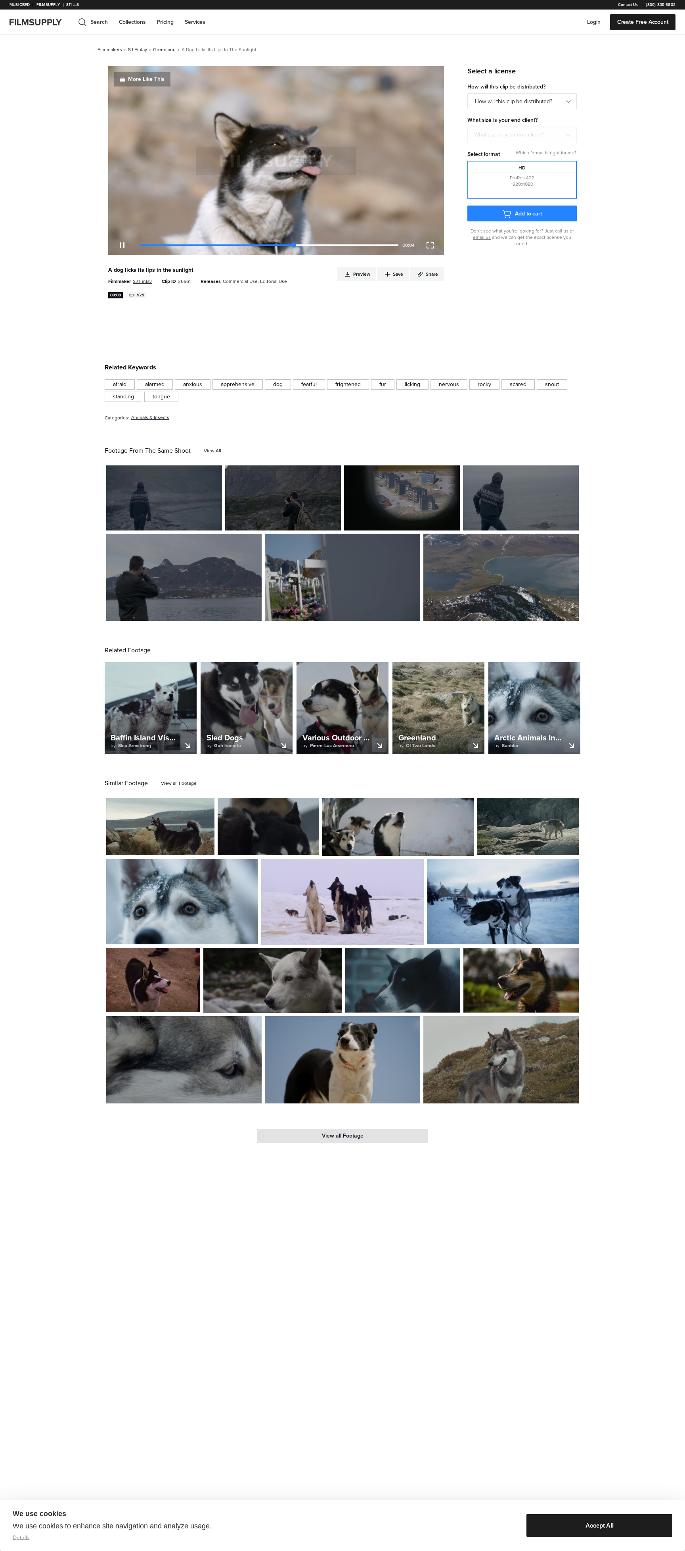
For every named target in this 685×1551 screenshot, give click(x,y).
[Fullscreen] (430, 245)
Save (193, 521)
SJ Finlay (137, 49)
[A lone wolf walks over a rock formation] (528, 826)
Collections (132, 22)
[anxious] (192, 384)
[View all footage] (179, 783)
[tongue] (161, 397)
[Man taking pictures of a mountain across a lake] (184, 577)
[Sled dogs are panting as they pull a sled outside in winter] (268, 826)
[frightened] (348, 384)
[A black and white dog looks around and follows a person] (153, 980)
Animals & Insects (150, 417)
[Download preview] (165, 846)
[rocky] (484, 384)
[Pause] (122, 245)
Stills (72, 4)
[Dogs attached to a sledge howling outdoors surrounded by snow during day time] (342, 902)
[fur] (382, 384)
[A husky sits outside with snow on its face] (182, 902)
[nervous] (449, 384)
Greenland (164, 49)
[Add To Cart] (213, 521)
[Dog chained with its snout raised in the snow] (398, 826)
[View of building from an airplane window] (402, 497)
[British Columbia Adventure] (272, 980)
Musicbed (20, 4)
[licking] (412, 384)
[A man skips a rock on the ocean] (521, 497)
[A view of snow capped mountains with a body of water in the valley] (501, 577)
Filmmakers (110, 49)
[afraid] (119, 384)
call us (561, 231)
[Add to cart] (205, 846)
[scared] (518, 384)
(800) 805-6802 (660, 4)
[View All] (212, 451)
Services (195, 22)
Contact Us (628, 4)
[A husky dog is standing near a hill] (501, 1059)
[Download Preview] (173, 521)
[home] (40, 22)
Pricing (165, 22)
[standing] (123, 397)
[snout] (552, 384)
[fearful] (309, 384)
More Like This (146, 79)
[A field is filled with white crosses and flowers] (342, 577)
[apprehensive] (237, 384)
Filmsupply (48, 4)
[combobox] (522, 135)
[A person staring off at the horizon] (164, 497)
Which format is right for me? (546, 153)
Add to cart (528, 213)
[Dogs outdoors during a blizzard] (402, 980)
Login (594, 22)
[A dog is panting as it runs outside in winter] (184, 1059)
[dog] (278, 384)
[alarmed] (154, 384)
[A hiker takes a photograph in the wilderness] (283, 497)
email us (482, 237)
